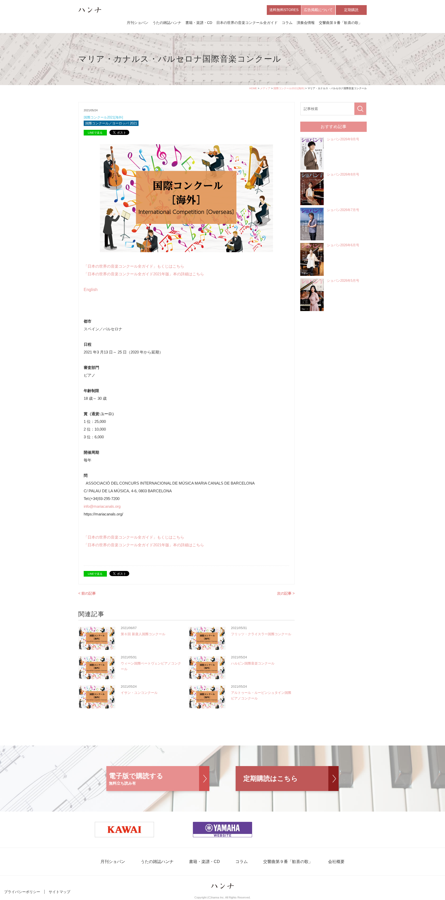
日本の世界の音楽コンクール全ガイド (247, 23)
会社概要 (336, 861)
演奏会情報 (306, 23)
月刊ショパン (137, 23)
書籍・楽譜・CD (198, 23)
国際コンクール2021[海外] (288, 88)
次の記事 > (286, 593)
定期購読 (351, 10)
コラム (287, 23)
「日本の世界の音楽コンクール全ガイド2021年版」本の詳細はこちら (144, 274)
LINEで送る (95, 132)
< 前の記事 (87, 593)
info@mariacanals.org (102, 506)
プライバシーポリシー (22, 892)
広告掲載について (318, 10)
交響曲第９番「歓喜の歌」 (340, 23)
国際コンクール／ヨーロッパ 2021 (111, 123)
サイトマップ (59, 892)
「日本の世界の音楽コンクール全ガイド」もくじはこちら (134, 266)
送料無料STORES (283, 10)
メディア (265, 88)
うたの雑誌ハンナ (166, 23)
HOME (253, 88)
